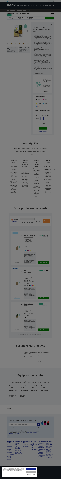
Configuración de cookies (31, 474)
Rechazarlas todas (31, 471)
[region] (19, 471)
